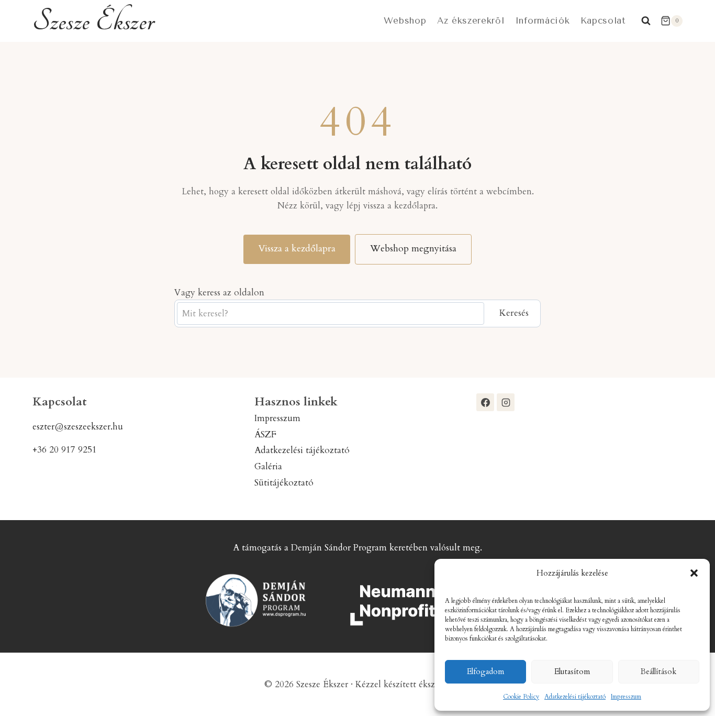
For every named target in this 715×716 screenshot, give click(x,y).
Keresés (514, 313)
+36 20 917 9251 (64, 450)
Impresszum (626, 696)
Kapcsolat (603, 20)
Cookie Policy (521, 696)
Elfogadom (485, 671)
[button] (694, 573)
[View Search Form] (645, 21)
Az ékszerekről (471, 20)
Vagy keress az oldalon (219, 293)
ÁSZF (265, 434)
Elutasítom (572, 671)
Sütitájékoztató (284, 483)
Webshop (405, 20)
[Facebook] (485, 402)
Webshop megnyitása (413, 248)
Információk (542, 20)
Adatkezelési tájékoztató (575, 696)
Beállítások (658, 671)
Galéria (268, 466)
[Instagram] (506, 402)
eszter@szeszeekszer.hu (77, 427)
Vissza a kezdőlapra (297, 248)
